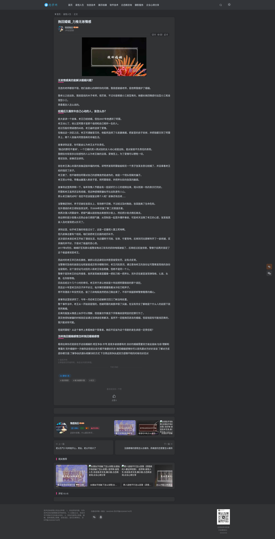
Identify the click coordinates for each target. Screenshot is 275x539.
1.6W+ (75, 428)
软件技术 (114, 4)
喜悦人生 (79, 4)
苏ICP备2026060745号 (123, 511)
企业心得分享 (152, 4)
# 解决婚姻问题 (79, 380)
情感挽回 (69, 27)
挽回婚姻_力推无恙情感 (74, 21)
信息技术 (91, 4)
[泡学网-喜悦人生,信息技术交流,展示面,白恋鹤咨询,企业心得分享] (51, 4)
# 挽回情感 (64, 380)
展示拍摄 (102, 4)
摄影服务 (139, 4)
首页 (70, 4)
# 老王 (92, 380)
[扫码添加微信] (269, 273)
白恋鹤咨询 (126, 4)
